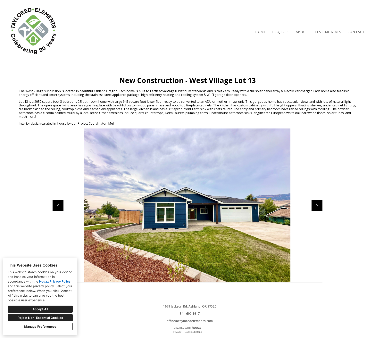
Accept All (40, 309)
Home (260, 32)
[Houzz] (184, 298)
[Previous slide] (58, 205)
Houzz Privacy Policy (55, 281)
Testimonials (328, 32)
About (302, 32)
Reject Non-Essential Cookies (40, 318)
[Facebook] (190, 298)
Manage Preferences (40, 326)
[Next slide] (317, 205)
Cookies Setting (193, 331)
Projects (281, 32)
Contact (356, 32)
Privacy (177, 331)
